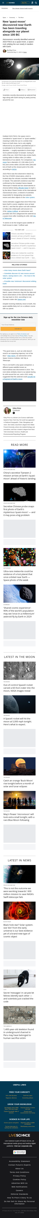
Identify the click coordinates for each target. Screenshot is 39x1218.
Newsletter (32, 90)
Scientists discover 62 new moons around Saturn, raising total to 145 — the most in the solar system (19, 276)
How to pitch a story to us (19, 1198)
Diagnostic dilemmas (11, 1098)
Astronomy (12, 17)
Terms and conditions (19, 1172)
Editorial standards (19, 1194)
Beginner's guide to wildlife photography (28, 1123)
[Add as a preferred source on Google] (19, 1152)
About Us (19, 1169)
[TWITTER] (14, 413)
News (25, 52)
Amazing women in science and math (27, 1108)
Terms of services (22, 334)
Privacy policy (19, 1176)
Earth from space (27, 1095)
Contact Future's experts (19, 1165)
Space (4, 17)
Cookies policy (19, 1179)
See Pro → (25, 2)
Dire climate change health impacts (22, 8)
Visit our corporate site (23, 1146)
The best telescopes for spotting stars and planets (11, 1127)
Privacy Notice (23, 335)
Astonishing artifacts (27, 1098)
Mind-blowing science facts (28, 1126)
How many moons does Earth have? (17, 270)
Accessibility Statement (19, 1161)
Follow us (23, 90)
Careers (19, 1190)
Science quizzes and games (11, 1122)
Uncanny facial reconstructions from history (27, 1112)
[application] (19, 391)
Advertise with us (20, 1183)
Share (7, 90)
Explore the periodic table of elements (11, 1112)
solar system (30, 197)
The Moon (21, 17)
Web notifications (19, 1187)
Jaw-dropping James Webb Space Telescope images (11, 1108)
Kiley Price (12, 50)
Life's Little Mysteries (11, 1095)
